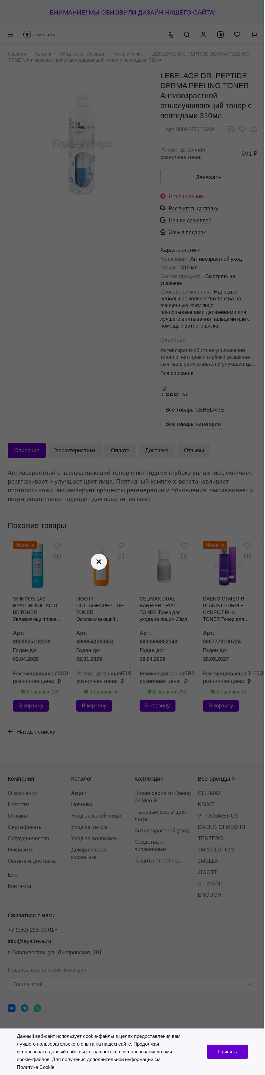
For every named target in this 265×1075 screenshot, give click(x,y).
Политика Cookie (35, 1067)
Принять (223, 1051)
